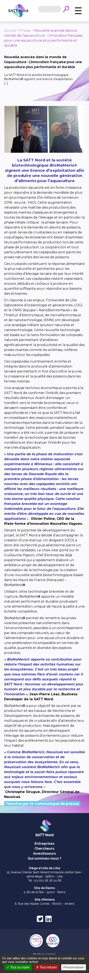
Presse (25, 30)
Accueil (10, 30)
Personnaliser (73, 967)
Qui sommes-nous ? (44, 858)
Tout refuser (48, 967)
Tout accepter (19, 967)
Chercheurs (44, 848)
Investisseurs (44, 853)
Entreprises (44, 844)
